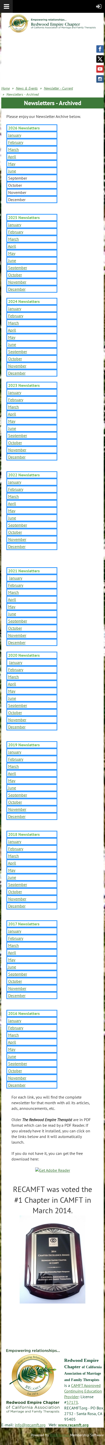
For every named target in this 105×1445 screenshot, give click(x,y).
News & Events (27, 88)
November (17, 281)
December (16, 289)
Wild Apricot (59, 1435)
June (12, 170)
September (17, 267)
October (15, 274)
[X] (100, 59)
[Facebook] (100, 49)
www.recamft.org (73, 1424)
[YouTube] (100, 69)
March (13, 149)
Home (5, 88)
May (11, 163)
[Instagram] (100, 79)
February (15, 142)
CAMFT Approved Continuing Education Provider (83, 1391)
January (14, 135)
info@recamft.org (30, 1424)
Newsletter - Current (58, 88)
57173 (72, 1402)
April (12, 156)
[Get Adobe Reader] (52, 1170)
